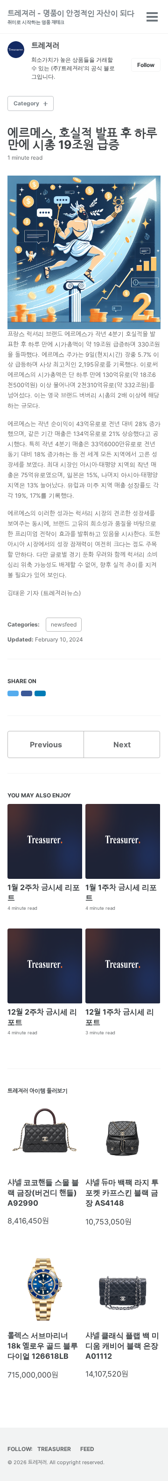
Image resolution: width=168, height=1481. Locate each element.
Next (122, 744)
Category (26, 103)
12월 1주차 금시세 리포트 (119, 1017)
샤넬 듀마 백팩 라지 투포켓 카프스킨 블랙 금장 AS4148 (122, 1193)
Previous (46, 744)
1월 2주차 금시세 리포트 (43, 892)
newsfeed (64, 624)
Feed (87, 1448)
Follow (145, 64)
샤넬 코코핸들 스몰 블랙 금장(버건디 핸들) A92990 (43, 1193)
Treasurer (54, 1448)
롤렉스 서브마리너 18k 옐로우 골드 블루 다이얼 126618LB (42, 1346)
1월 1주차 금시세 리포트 (121, 892)
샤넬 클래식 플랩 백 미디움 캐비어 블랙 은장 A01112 (122, 1346)
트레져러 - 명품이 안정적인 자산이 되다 (70, 16)
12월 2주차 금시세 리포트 (42, 1017)
